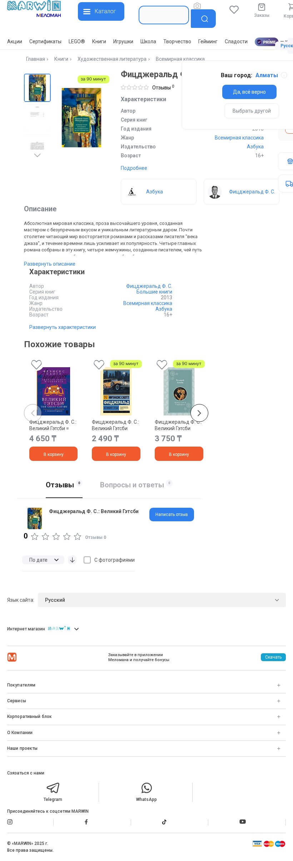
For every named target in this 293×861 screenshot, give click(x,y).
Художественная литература (112, 59)
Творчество (177, 41)
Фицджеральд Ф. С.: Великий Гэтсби (115, 425)
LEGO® (77, 41)
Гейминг (208, 41)
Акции (14, 41)
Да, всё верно (249, 92)
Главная (35, 59)
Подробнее (134, 168)
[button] (37, 87)
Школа (148, 41)
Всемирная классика (180, 59)
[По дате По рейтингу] (43, 560)
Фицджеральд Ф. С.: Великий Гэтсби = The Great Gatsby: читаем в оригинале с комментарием (53, 425)
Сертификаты (45, 41)
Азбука (255, 146)
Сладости (236, 41)
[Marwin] (34, 9)
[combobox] (164, 15)
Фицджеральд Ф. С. (149, 286)
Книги (99, 41)
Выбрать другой (252, 111)
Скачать (273, 657)
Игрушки (123, 41)
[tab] (171, 514)
